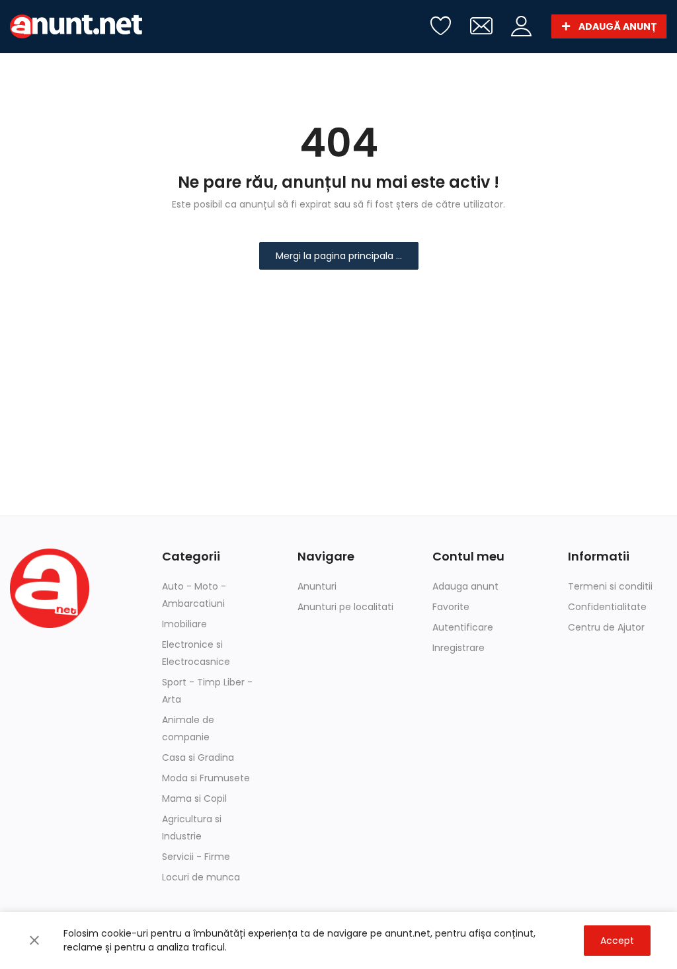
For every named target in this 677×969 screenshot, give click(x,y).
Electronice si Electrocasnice (196, 653)
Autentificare (462, 627)
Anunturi (317, 586)
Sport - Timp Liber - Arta (207, 691)
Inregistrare (458, 647)
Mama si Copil (194, 798)
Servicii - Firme (196, 856)
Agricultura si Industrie (191, 827)
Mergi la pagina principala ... (339, 255)
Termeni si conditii (610, 586)
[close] (34, 941)
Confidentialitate (607, 606)
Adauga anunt (465, 586)
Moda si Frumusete (206, 778)
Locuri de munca (201, 877)
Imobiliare (184, 624)
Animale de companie (188, 728)
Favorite (450, 606)
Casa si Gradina (198, 757)
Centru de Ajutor (606, 627)
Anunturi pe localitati (345, 606)
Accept (617, 940)
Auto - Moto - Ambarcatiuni (194, 595)
